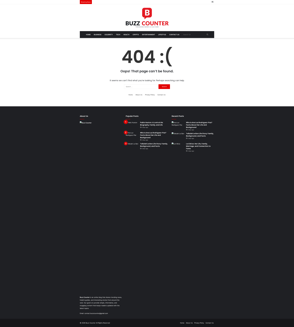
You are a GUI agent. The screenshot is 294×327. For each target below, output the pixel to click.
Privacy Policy (150, 95)
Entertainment (148, 34)
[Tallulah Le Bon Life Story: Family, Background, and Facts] (132, 147)
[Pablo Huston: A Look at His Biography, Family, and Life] (132, 125)
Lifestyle (162, 34)
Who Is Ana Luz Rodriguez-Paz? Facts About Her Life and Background (153, 135)
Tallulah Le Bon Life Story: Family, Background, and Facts (154, 145)
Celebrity (109, 34)
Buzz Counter (85, 297)
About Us (139, 95)
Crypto (136, 34)
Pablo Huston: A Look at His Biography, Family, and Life (151, 123)
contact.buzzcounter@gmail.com (96, 313)
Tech (118, 34)
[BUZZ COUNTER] (147, 17)
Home (88, 34)
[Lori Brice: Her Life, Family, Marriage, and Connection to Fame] (178, 147)
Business (97, 34)
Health (126, 34)
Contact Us (174, 34)
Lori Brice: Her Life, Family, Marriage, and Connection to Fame (198, 146)
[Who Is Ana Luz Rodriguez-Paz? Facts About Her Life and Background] (132, 136)
